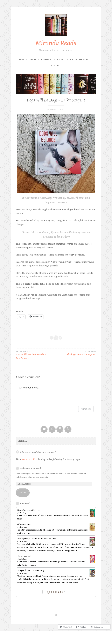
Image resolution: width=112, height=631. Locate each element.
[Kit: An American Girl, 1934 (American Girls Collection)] (92, 517)
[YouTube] (44, 429)
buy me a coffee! (29, 459)
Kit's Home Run (23, 524)
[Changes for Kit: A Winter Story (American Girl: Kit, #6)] (92, 576)
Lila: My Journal (23, 556)
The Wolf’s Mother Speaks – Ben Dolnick (31, 355)
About (32, 60)
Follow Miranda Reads (31, 468)
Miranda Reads (56, 43)
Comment (86, 409)
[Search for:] (56, 441)
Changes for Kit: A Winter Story (30, 570)
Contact (56, 65)
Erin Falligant (23, 559)
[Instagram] (59, 429)
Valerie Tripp (23, 513)
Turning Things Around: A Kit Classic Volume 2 (37, 539)
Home (21, 60)
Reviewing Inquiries (52, 60)
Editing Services (79, 60)
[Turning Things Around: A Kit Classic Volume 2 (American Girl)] (92, 545)
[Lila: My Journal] (92, 562)
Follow (23, 492)
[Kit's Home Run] (92, 531)
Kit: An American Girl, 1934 (29, 510)
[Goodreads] (52, 429)
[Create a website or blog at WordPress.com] (56, 615)
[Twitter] (67, 429)
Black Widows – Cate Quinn (81, 353)
